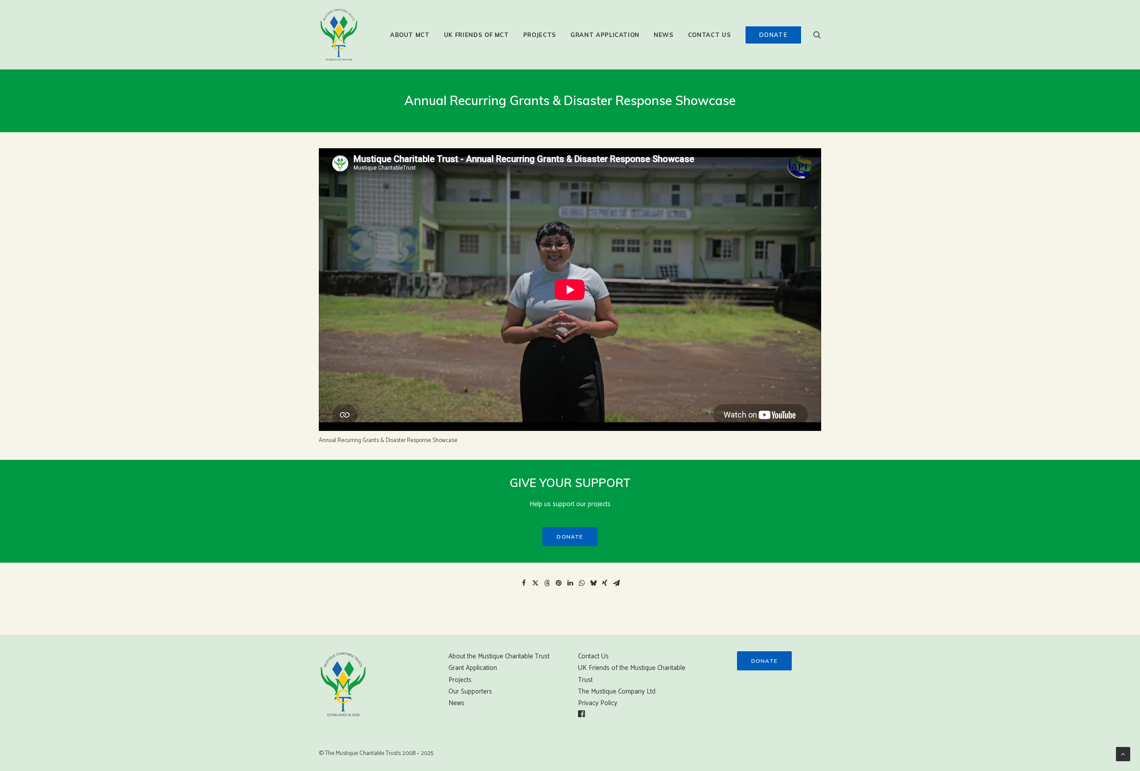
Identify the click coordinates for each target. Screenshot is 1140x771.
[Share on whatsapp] (581, 583)
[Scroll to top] (1123, 753)
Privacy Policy (597, 703)
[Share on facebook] (523, 583)
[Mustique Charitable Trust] (339, 34)
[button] (817, 34)
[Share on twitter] (535, 583)
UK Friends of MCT (476, 34)
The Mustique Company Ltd (617, 691)
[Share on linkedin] (570, 583)
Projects (539, 34)
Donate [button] (570, 536)
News (664, 34)
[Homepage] (343, 684)
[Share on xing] (604, 583)
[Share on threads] (547, 583)
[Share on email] (616, 583)
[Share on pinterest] (558, 583)
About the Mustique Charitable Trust (499, 656)
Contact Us (709, 34)
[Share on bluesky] (593, 583)
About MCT (410, 34)
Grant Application (604, 34)
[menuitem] (410, 34)
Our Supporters (470, 691)
